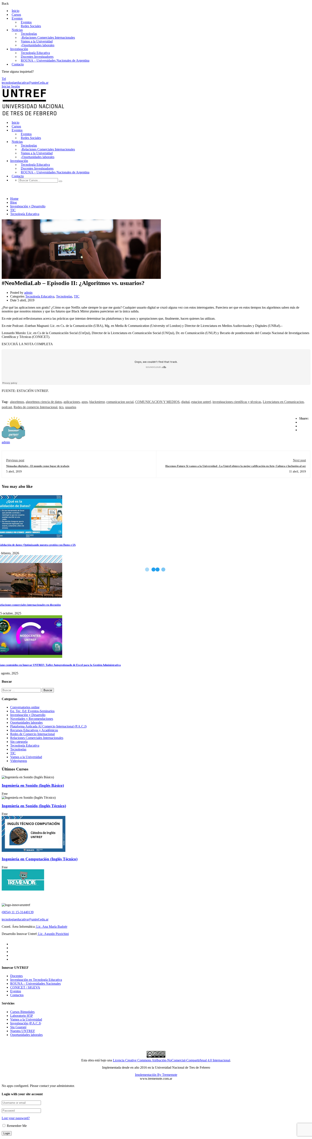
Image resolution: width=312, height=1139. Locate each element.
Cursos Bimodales (22, 1012)
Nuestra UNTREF (22, 1031)
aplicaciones (71, 402)
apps (85, 402)
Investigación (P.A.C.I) (25, 1023)
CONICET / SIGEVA (25, 987)
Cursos (16, 14)
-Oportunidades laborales (37, 45)
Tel (4, 79)
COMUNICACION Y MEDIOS (157, 402)
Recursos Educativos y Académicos (34, 730)
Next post (299, 460)
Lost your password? (16, 1118)
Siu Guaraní (18, 1027)
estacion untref (201, 402)
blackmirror (97, 402)
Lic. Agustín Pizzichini (53, 934)
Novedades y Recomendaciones (31, 719)
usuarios (70, 407)
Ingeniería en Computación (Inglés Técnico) (39, 859)
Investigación (19, 49)
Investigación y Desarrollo (27, 206)
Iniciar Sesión (11, 86)
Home (14, 198)
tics (61, 407)
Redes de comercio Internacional (35, 407)
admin (28, 292)
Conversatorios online (24, 707)
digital (185, 402)
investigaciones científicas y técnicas (236, 402)
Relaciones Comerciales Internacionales (36, 738)
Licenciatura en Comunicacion (283, 402)
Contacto (18, 64)
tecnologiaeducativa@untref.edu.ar (25, 82)
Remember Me (16, 1126)
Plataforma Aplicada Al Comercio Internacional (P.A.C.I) (48, 726)
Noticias (17, 30)
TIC (13, 210)
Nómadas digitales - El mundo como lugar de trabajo (37, 466)
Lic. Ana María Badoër (51, 926)
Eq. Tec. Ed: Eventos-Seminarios (32, 711)
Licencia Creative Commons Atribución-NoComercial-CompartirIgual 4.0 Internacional (171, 1060)
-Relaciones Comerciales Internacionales (48, 37)
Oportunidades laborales (26, 722)
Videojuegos (18, 761)
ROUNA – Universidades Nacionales (35, 983)
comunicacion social (120, 402)
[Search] (60, 181)
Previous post (15, 460)
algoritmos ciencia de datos (44, 402)
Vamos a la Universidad (37, 41)
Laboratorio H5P (21, 1015)
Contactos (17, 995)
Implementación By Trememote (156, 1075)
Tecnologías (29, 33)
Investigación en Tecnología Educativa (36, 980)
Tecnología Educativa (35, 53)
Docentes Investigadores (37, 56)
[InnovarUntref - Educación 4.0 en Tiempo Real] (33, 115)
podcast (7, 407)
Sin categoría (19, 741)
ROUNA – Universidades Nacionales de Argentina (55, 60)
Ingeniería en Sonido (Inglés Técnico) (34, 806)
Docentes (16, 976)
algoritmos (17, 402)
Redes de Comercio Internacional (32, 734)
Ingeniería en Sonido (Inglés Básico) (33, 785)
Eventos (17, 18)
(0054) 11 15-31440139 (18, 912)
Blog (13, 202)
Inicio (15, 11)
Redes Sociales (31, 26)
